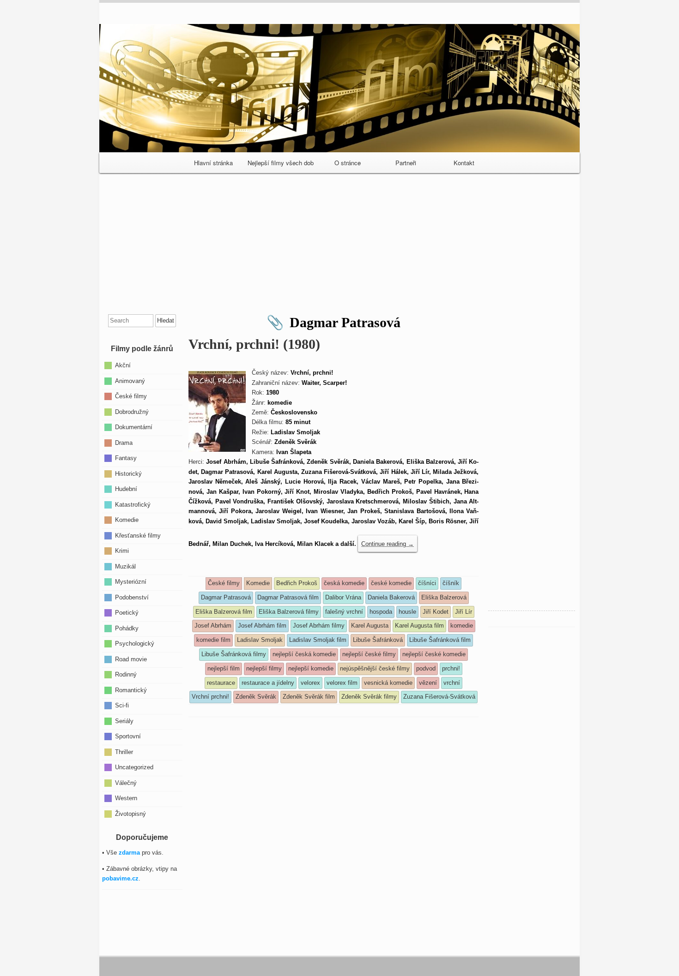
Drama (124, 442)
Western (126, 798)
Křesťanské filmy (138, 535)
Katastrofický (133, 504)
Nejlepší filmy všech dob (281, 162)
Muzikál (125, 566)
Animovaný (130, 380)
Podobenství (132, 596)
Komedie (127, 519)
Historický (128, 473)
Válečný (126, 782)
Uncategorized (134, 767)
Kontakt (464, 162)
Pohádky (127, 627)
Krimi (122, 550)
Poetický (127, 612)
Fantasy (126, 458)
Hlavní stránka (213, 162)
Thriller (124, 751)
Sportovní (128, 736)
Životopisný (130, 813)
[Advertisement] (339, 240)
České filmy (131, 396)
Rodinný (126, 674)
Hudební (126, 488)
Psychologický (134, 643)
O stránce (347, 162)
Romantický (131, 689)
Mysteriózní (130, 581)
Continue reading (387, 543)
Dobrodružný (132, 411)
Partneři (405, 162)
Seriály (124, 720)
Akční (123, 365)
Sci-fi (122, 705)
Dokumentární (133, 427)
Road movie (131, 658)
